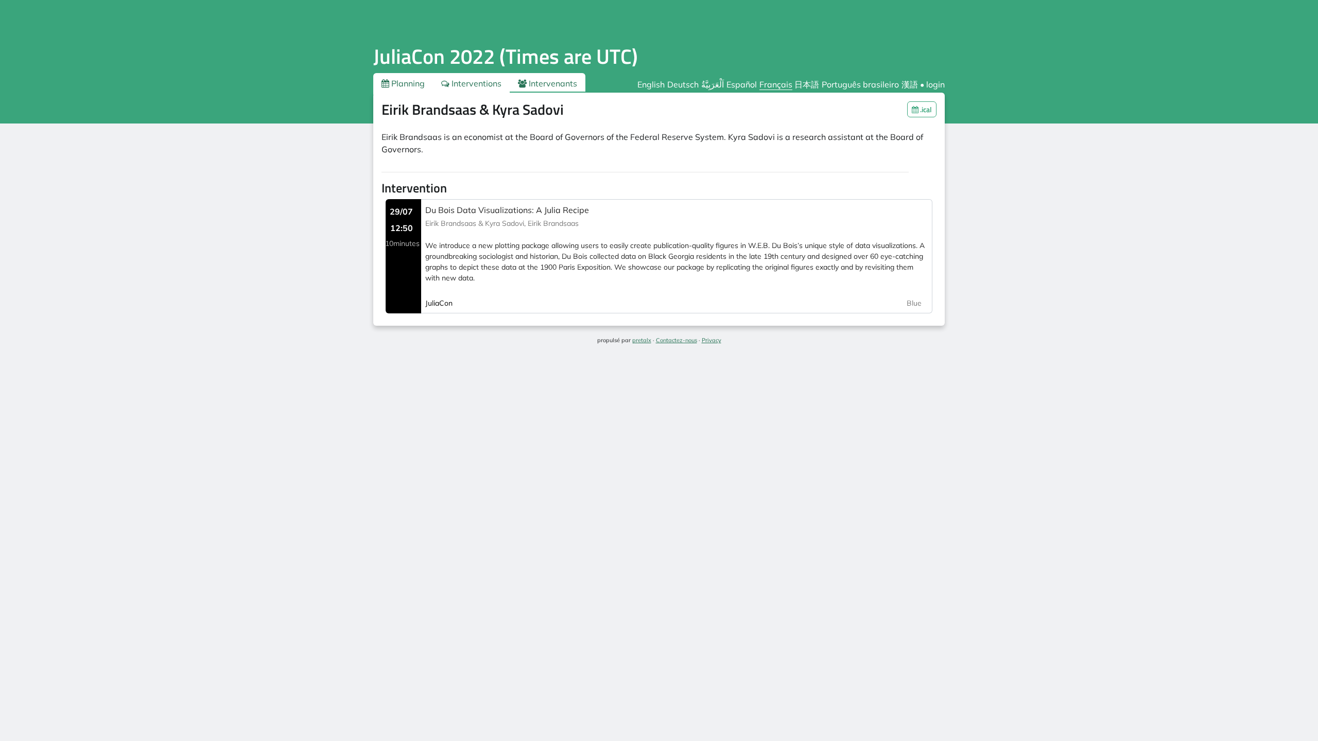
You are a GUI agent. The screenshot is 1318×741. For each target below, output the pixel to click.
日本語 (806, 84)
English (651, 84)
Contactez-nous (676, 340)
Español (741, 84)
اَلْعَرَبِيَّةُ (712, 84)
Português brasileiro (860, 84)
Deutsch (683, 84)
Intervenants (552, 83)
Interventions (475, 83)
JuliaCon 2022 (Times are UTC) (505, 56)
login (935, 84)
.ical (925, 109)
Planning (407, 83)
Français (775, 84)
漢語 (909, 84)
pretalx (641, 340)
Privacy (711, 340)
